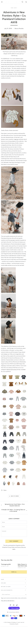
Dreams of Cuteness (11, 622)
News (15, 7)
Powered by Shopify (14, 623)
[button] (22, 2)
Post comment (14, 541)
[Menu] (2, 2)
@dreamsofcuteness (12, 369)
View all (14, 571)
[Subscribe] (26, 594)
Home (12, 7)
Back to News (15, 496)
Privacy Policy (11, 547)
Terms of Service (21, 547)
